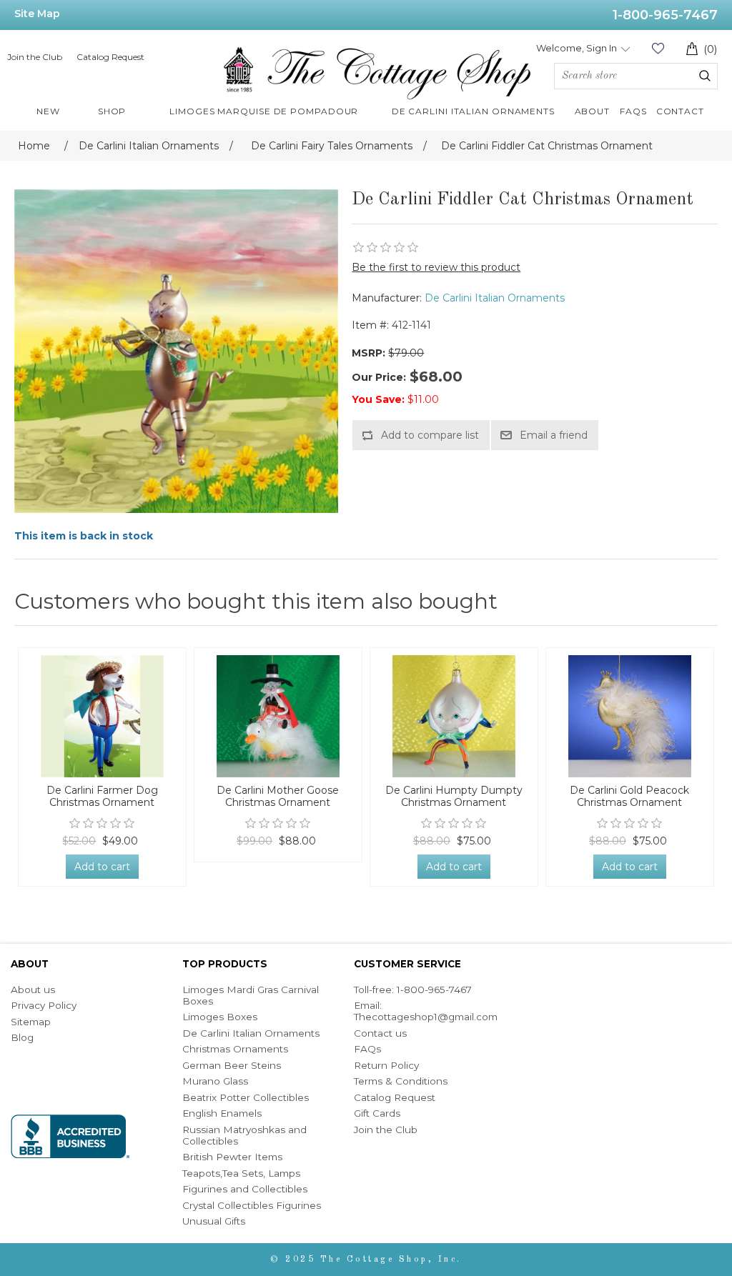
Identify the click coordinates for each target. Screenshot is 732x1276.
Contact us (380, 1033)
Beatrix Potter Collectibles (245, 1097)
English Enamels (222, 1113)
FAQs (367, 1049)
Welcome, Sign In (576, 48)
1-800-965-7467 (665, 15)
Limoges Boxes (219, 1016)
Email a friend (554, 435)
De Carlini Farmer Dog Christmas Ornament (102, 796)
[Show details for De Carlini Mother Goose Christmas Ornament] (278, 716)
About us (33, 989)
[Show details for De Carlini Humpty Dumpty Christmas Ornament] (453, 716)
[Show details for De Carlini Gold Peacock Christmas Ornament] (629, 716)
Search (705, 75)
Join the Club (34, 56)
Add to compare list (430, 435)
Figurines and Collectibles (244, 1189)
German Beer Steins (231, 1065)
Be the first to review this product (436, 267)
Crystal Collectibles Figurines (251, 1205)
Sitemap (31, 1021)
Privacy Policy (43, 1005)
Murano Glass (215, 1081)
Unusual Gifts (213, 1221)
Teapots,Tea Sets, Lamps (241, 1173)
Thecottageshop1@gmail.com (426, 1016)
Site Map (37, 13)
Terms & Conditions (400, 1081)
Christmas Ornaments (235, 1049)
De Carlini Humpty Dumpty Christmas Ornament (454, 796)
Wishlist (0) (657, 48)
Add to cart (102, 866)
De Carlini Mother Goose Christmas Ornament (278, 796)
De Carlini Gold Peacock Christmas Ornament (629, 796)
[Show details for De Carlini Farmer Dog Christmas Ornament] (102, 716)
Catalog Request (110, 56)
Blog (22, 1037)
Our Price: (379, 377)
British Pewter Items (232, 1156)
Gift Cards (377, 1113)
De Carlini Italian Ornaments (495, 297)
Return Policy (386, 1065)
